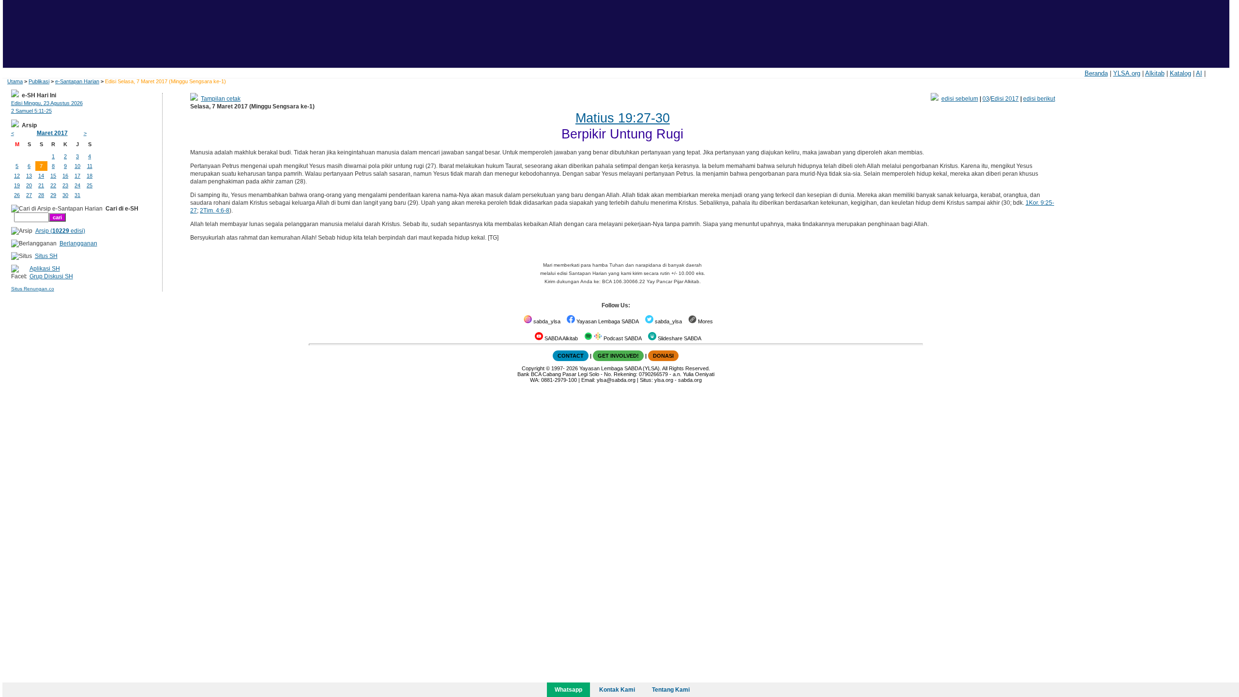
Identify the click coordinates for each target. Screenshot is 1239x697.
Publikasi (39, 81)
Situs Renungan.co (32, 288)
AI (1199, 73)
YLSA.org (1126, 73)
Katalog (1180, 73)
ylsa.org (663, 380)
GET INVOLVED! (618, 356)
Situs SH (46, 256)
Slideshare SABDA (678, 338)
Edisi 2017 (1005, 98)
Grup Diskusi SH (51, 276)
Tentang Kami (671, 689)
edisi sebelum (959, 98)
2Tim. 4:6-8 (214, 210)
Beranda (1096, 73)
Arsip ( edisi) (60, 230)
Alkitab (1154, 73)
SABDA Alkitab (560, 338)
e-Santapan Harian (77, 81)
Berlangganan (78, 243)
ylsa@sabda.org (616, 380)
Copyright (533, 368)
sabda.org (690, 380)
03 (985, 98)
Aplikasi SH (45, 268)
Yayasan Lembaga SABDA (607, 321)
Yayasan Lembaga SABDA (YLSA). (620, 368)
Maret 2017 (52, 133)
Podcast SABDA (622, 338)
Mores (704, 321)
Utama (15, 81)
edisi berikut (1039, 98)
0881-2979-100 (559, 380)
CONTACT (571, 356)
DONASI (663, 356)
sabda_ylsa (546, 321)
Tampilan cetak (221, 98)
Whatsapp (568, 689)
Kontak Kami (617, 689)
